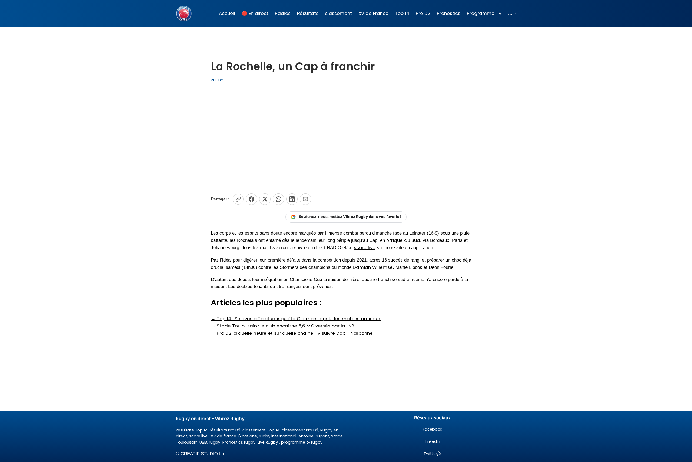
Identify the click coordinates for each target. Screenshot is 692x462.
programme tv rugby (301, 442)
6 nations (247, 436)
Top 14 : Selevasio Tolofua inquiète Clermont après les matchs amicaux (296, 318)
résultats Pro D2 (225, 430)
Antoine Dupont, (314, 436)
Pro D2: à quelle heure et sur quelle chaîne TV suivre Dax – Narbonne (292, 333)
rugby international (277, 436)
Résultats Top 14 (192, 430)
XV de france (223, 436)
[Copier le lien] (238, 199)
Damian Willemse (373, 267)
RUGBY (217, 80)
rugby (214, 442)
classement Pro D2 (300, 430)
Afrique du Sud (403, 240)
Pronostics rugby (238, 442)
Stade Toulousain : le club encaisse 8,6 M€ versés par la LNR (282, 326)
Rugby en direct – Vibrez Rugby (210, 418)
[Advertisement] (346, 138)
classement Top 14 (261, 430)
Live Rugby (268, 442)
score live (364, 247)
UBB (203, 442)
